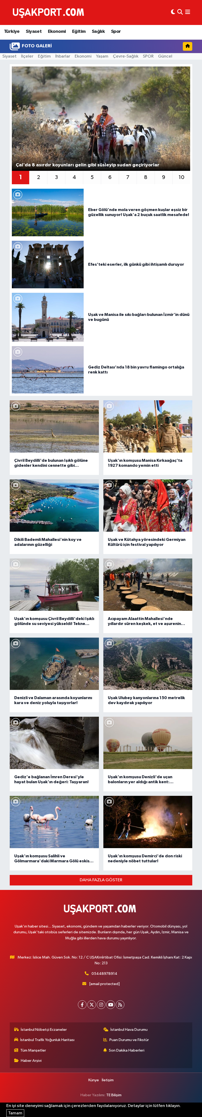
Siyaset (34, 31)
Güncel (165, 56)
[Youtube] (110, 1004)
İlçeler (27, 56)
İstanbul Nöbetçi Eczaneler (44, 1030)
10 (181, 177)
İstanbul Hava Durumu (129, 1030)
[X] (91, 1004)
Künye (93, 1080)
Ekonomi (57, 31)
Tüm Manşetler (33, 1050)
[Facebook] (82, 1004)
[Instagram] (101, 1004)
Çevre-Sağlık (125, 56)
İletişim (108, 1080)
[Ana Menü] (187, 12)
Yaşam (102, 56)
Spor (116, 31)
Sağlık (98, 31)
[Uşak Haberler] (49, 12)
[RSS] (120, 1004)
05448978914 (104, 974)
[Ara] (180, 12)
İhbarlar (62, 56)
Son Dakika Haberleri (126, 1050)
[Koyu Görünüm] (173, 12)
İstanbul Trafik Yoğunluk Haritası (47, 1040)
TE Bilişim (114, 1095)
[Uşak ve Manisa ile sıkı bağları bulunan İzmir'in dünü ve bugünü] (47, 317)
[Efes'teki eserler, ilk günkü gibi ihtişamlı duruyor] (47, 264)
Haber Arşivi (31, 1061)
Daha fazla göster (101, 880)
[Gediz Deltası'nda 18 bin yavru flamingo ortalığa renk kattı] (47, 369)
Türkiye (12, 31)
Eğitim (78, 31)
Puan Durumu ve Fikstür (129, 1040)
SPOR (148, 56)
